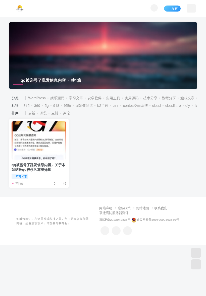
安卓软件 (94, 97)
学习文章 (76, 97)
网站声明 (105, 207)
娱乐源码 (57, 97)
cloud (156, 105)
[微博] (116, 230)
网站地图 (142, 207)
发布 (175, 8)
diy (187, 105)
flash (198, 105)
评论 (66, 112)
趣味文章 (187, 97)
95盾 (67, 105)
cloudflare (173, 105)
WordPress (37, 97)
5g (47, 105)
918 (56, 105)
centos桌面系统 (135, 105)
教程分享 (169, 97)
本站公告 (21, 176)
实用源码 (132, 97)
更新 (31, 112)
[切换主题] (196, 264)
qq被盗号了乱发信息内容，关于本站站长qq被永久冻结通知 (38, 167)
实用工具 (113, 97)
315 (27, 105)
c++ (116, 105)
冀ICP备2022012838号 (115, 219)
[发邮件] (127, 230)
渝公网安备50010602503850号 (157, 219)
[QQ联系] (104, 230)
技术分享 (150, 97)
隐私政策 (124, 207)
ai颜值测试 (84, 105)
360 (37, 105)
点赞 (54, 112)
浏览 (43, 112)
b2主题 (102, 105)
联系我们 (160, 207)
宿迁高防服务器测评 (114, 212)
